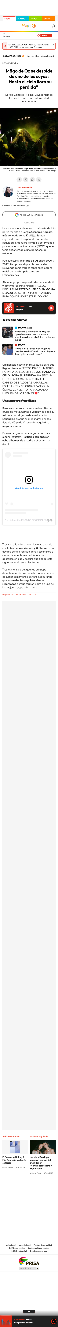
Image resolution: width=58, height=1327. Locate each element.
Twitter (25, 179)
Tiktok (17, 1184)
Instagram (11, 1184)
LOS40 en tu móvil (19, 1251)
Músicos (32, 594)
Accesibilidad (24, 1245)
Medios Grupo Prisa (29, 1268)
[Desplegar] (29, 1311)
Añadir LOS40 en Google (31, 214)
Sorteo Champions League (41, 55)
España (6, 36)
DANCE (34, 19)
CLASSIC (21, 19)
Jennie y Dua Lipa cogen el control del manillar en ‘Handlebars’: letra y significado (41, 1163)
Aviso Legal (11, 1245)
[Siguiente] (53, 55)
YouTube (23, 1184)
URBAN (47, 19)
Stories (46, 1184)
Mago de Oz (8, 594)
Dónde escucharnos (38, 1251)
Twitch (41, 1184)
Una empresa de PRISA (29, 1261)
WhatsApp (32, 179)
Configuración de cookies (38, 1248)
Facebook (19, 179)
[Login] (54, 26)
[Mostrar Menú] (4, 26)
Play (53, 1321)
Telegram (38, 179)
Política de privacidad (43, 1245)
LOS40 (7, 19)
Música (14, 63)
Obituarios (21, 594)
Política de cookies (17, 1248)
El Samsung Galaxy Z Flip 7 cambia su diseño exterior (14, 1160)
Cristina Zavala (24, 187)
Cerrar (53, 44)
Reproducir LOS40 (51, 308)
